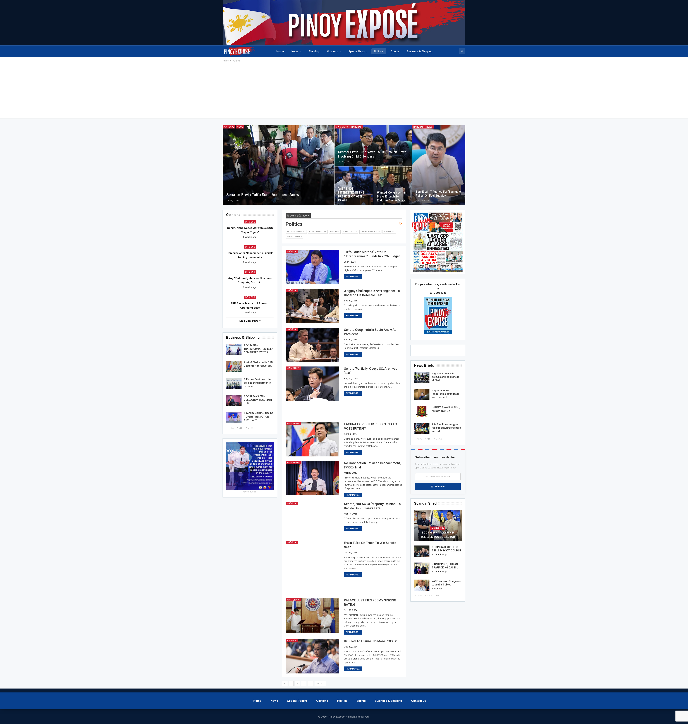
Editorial (334, 232)
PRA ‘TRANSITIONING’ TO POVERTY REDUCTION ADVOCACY (258, 416)
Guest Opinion (350, 232)
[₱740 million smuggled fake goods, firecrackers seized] (421, 428)
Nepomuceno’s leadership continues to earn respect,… (446, 394)
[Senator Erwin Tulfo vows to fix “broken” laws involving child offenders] (373, 145)
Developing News (317, 232)
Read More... (353, 276)
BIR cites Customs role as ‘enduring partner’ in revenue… (257, 383)
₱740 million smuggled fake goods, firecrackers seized (446, 428)
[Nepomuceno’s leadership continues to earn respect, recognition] (421, 394)
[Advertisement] (344, 90)
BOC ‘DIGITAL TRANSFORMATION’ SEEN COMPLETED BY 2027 (258, 349)
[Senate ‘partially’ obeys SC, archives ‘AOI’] (312, 383)
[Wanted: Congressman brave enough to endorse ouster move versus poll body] (392, 185)
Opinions (332, 51)
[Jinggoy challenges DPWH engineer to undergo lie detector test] (312, 306)
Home (280, 51)
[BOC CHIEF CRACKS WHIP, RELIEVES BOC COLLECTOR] (438, 526)
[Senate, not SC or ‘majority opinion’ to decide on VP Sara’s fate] (312, 519)
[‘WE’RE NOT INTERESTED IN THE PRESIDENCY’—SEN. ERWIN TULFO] (353, 185)
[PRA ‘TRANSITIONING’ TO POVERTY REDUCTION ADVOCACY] (234, 417)
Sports (395, 51)
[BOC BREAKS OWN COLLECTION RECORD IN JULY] (234, 400)
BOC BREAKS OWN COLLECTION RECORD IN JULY (258, 400)
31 (310, 683)
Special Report (357, 51)
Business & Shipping (419, 51)
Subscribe (440, 486)
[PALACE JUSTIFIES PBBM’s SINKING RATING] (312, 615)
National (229, 127)
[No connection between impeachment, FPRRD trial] (312, 478)
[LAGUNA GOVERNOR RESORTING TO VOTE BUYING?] (312, 439)
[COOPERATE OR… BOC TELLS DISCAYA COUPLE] (421, 551)
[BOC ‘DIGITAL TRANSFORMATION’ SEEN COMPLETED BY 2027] (234, 349)
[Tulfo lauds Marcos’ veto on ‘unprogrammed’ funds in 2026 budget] (312, 267)
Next (319, 683)
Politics (379, 51)
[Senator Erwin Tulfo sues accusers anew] (278, 165)
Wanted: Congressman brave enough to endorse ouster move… (392, 196)
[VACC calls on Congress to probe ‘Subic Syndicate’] (421, 585)
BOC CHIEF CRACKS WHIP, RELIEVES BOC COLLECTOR (438, 535)
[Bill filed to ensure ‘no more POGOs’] (312, 656)
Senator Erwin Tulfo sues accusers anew (262, 194)
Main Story (342, 127)
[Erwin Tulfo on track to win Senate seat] (312, 558)
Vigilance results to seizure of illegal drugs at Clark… (445, 377)
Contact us (418, 700)
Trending (314, 51)
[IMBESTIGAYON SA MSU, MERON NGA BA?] (421, 411)
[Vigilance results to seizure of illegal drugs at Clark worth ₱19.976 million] (421, 377)
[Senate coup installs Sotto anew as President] (312, 345)
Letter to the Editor (370, 232)
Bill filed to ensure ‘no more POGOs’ (370, 641)
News (295, 51)
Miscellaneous (294, 237)
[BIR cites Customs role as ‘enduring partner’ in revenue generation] (234, 383)
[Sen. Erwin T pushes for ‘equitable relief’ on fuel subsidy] (439, 165)
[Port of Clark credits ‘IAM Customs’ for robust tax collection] (234, 366)
